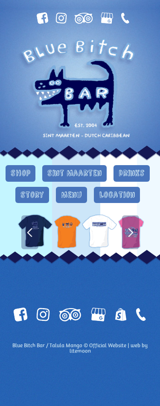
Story (32, 195)
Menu (71, 195)
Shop (20, 173)
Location (117, 195)
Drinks (132, 173)
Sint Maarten (74, 173)
